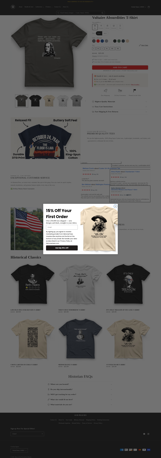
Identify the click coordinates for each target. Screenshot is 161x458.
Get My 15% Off (61, 248)
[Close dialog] (115, 206)
